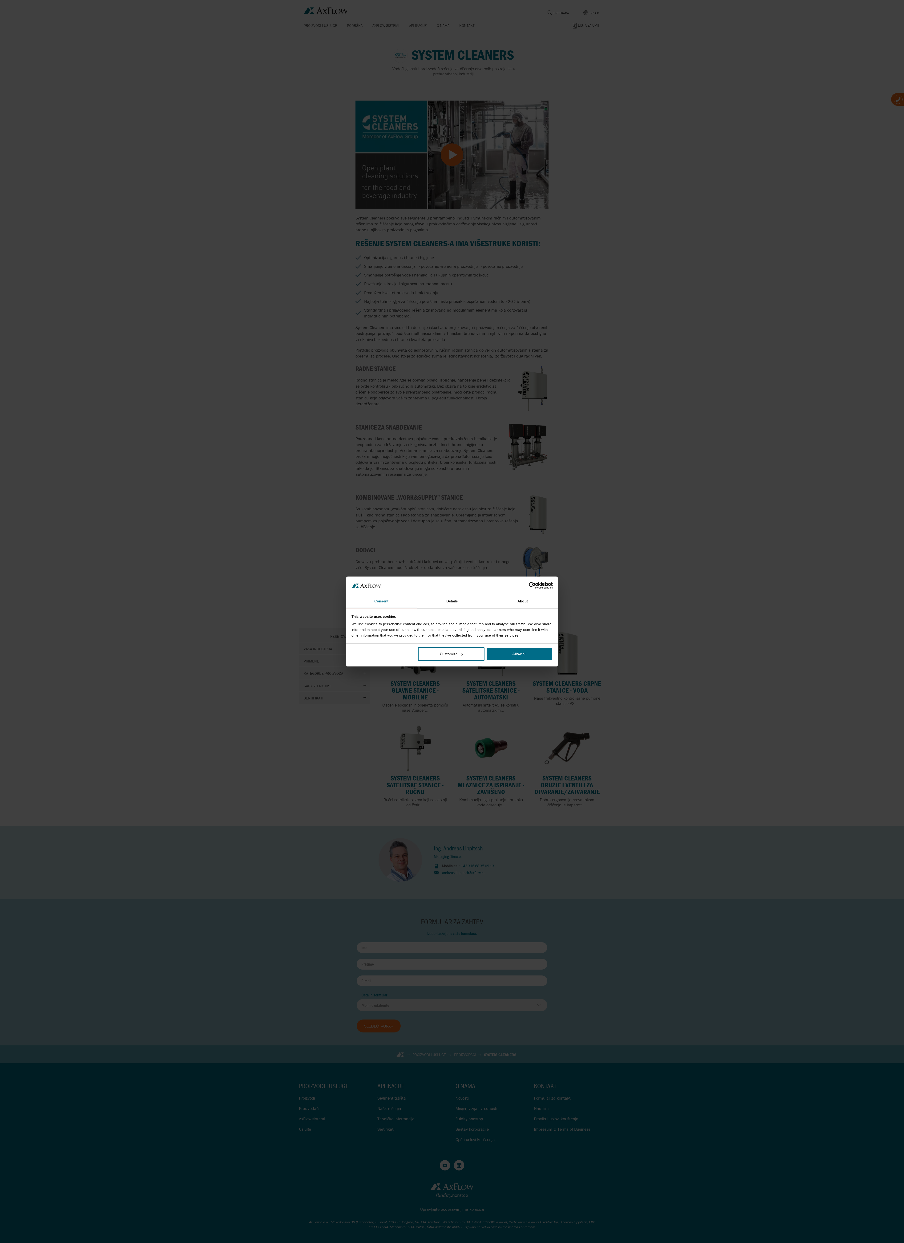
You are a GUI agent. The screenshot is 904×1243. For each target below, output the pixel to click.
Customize (448, 654)
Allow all (519, 654)
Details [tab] (452, 601)
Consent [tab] (381, 601)
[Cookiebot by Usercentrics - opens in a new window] (532, 585)
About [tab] (522, 601)
